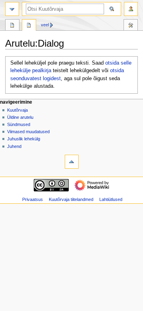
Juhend (14, 146)
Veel (45, 24)
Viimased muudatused (28, 131)
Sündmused (18, 124)
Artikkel (12, 26)
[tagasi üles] (72, 162)
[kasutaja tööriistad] (131, 9)
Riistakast (130, 26)
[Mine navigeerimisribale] (12, 9)
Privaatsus (32, 199)
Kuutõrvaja (17, 110)
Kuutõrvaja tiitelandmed (71, 199)
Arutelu (29, 26)
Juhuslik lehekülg (23, 138)
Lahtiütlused (110, 199)
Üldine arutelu (20, 117)
